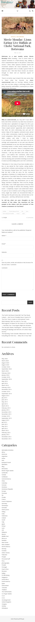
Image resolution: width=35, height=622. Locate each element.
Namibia (4, 540)
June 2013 (5, 424)
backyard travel (6, 462)
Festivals (4, 493)
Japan (3, 524)
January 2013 (5, 434)
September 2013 (7, 418)
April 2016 (5, 383)
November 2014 (6, 389)
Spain (3, 583)
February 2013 (6, 432)
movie (18, 213)
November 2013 (6, 414)
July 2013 (4, 422)
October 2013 (6, 416)
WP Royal (21, 619)
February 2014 (6, 408)
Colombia (4, 483)
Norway (4, 548)
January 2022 (5, 375)
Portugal (4, 567)
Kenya (3, 526)
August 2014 (5, 395)
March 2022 (5, 371)
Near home (5, 542)
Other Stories (6, 553)
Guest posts (5, 509)
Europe (4, 491)
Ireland (4, 518)
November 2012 (6, 439)
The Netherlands (7, 591)
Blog (3, 466)
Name (4, 235)
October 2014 (6, 391)
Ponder (4, 565)
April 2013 (5, 428)
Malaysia (4, 532)
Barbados (4, 464)
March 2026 (5, 361)
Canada (4, 474)
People (4, 557)
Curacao (4, 485)
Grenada (4, 507)
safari (23, 213)
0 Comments (29, 217)
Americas (4, 454)
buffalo (4, 211)
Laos (3, 528)
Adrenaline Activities (7, 450)
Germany (4, 503)
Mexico (4, 534)
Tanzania (4, 587)
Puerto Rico (5, 569)
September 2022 (7, 369)
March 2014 (5, 406)
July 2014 (4, 397)
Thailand (4, 589)
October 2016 (6, 377)
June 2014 (5, 399)
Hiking (3, 511)
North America (6, 546)
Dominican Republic (7, 489)
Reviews (4, 571)
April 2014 (5, 404)
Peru (3, 561)
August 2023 (5, 365)
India (3, 514)
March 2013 (5, 430)
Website (4, 252)
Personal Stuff (6, 559)
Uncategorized (6, 600)
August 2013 (5, 420)
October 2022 (6, 367)
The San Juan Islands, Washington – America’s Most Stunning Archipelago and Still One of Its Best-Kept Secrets (17, 329)
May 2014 (5, 402)
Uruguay (4, 604)
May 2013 (5, 426)
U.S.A (3, 596)
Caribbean (5, 477)
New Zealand (5, 544)
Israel (3, 520)
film (22, 211)
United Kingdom (6, 602)
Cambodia (4, 472)
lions (27, 211)
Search (30, 302)
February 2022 (6, 373)
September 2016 (7, 379)
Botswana (20, 36)
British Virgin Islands (8, 470)
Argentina (4, 456)
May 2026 (5, 358)
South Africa (5, 579)
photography (5, 563)
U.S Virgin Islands (7, 594)
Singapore (5, 577)
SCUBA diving (5, 575)
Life (3, 530)
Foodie (4, 497)
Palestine (4, 555)
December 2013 (6, 412)
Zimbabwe (5, 608)
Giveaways (5, 505)
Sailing (3, 573)
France (4, 499)
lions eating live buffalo (8, 213)
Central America (6, 479)
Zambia (4, 606)
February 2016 (6, 387)
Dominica (4, 487)
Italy (3, 522)
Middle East (5, 536)
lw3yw (5, 217)
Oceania (4, 550)
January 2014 (5, 410)
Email (4, 244)
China (3, 481)
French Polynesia (7, 501)
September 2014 (7, 393)
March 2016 (5, 385)
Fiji (2, 495)
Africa (13, 36)
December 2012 (6, 436)
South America (6, 581)
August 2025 (5, 363)
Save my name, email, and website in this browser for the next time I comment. (17, 263)
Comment (4, 268)
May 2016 (5, 381)
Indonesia (4, 516)
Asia (3, 460)
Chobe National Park (14, 211)
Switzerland (5, 585)
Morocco (4, 538)
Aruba (3, 458)
